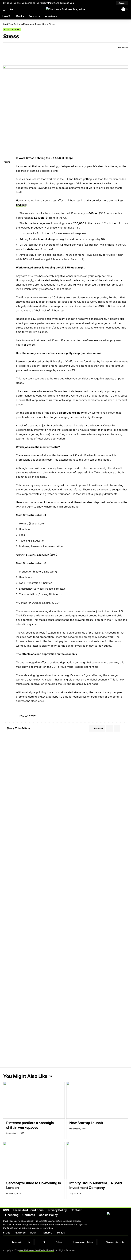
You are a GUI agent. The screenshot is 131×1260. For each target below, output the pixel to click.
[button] (122, 3)
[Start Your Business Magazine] (65, 9)
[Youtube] (112, 1242)
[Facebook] (18, 1242)
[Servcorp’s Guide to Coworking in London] (34, 1160)
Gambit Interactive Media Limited (36, 1250)
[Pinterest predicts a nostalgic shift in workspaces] (34, 1100)
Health (15, 30)
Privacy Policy (47, 3)
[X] (50, 1242)
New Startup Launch (86, 1123)
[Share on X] (11, 47)
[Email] (17, 47)
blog (7, 30)
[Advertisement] (65, 761)
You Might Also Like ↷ (27, 1076)
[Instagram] (81, 1242)
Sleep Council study (71, 412)
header (32, 715)
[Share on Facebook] (5, 47)
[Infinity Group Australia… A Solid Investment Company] (97, 1160)
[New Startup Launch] (97, 1100)
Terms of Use (67, 3)
